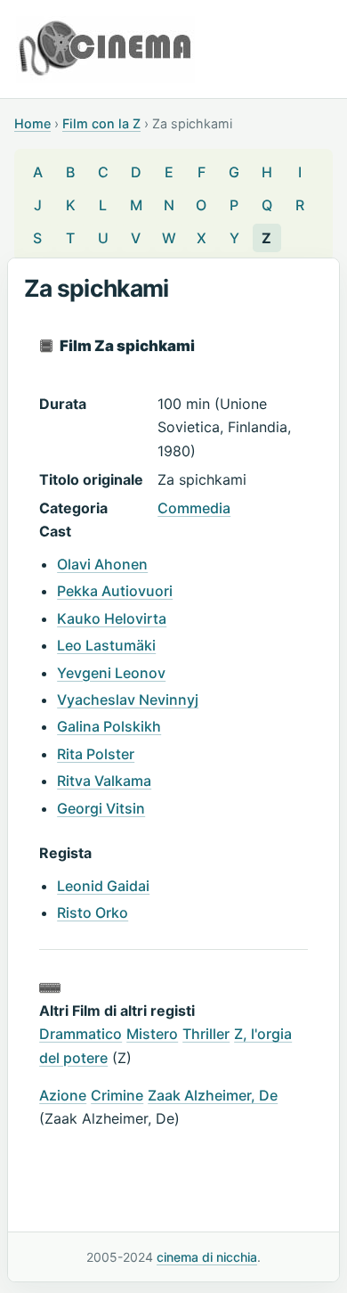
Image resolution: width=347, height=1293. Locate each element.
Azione (62, 1095)
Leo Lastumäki (106, 645)
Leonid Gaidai (103, 886)
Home (32, 123)
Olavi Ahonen (102, 564)
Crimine (117, 1095)
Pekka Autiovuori (115, 591)
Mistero (152, 1034)
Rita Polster (95, 754)
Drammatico (80, 1034)
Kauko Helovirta (111, 618)
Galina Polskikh (109, 726)
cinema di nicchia (207, 1256)
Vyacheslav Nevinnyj (127, 699)
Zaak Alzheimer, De (213, 1095)
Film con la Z (101, 123)
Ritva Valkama (104, 781)
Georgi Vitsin (101, 808)
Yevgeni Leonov (111, 673)
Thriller (206, 1034)
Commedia (193, 508)
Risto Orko (92, 912)
